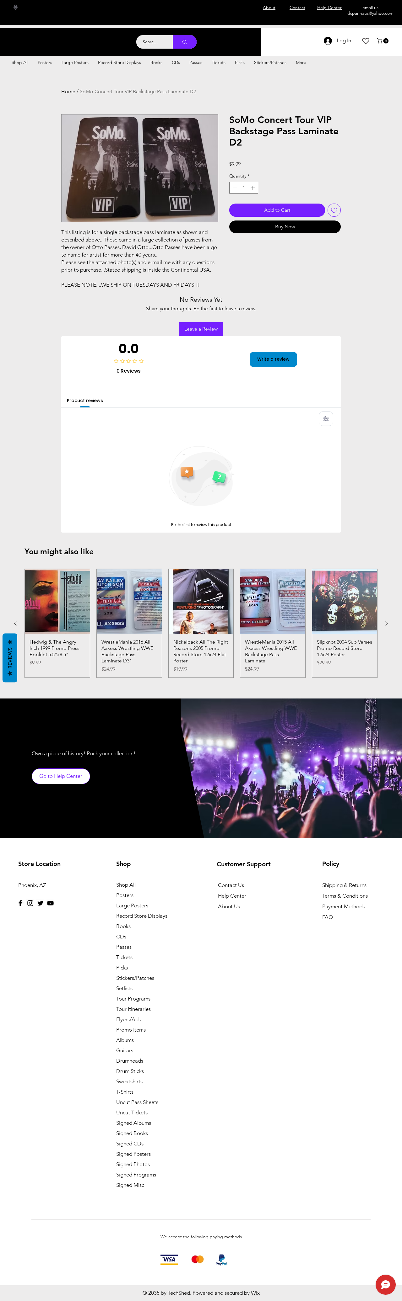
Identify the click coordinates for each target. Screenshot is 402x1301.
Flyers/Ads (128, 1019)
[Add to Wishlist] (334, 210)
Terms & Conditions (345, 896)
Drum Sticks (130, 1071)
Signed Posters (133, 1154)
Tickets (124, 957)
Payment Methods (344, 906)
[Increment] (253, 187)
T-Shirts (124, 1092)
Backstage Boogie (62, 38)
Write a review (273, 359)
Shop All (126, 885)
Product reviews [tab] (85, 400)
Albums (125, 1040)
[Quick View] (57, 601)
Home (68, 91)
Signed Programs (136, 1174)
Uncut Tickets (132, 1112)
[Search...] (185, 42)
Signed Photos (133, 1164)
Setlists (124, 988)
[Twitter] (40, 903)
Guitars (124, 1050)
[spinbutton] (243, 187)
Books (123, 926)
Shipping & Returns (344, 885)
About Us (229, 906)
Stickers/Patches (135, 978)
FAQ (327, 917)
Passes (124, 947)
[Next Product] (386, 623)
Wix (255, 1293)
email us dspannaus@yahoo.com (370, 10)
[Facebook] (20, 903)
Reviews (10, 658)
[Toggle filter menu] (326, 419)
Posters (124, 895)
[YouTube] (50, 903)
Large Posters (132, 905)
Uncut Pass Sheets (137, 1102)
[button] (383, 41)
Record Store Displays (141, 916)
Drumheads (129, 1061)
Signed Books (132, 1133)
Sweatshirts (129, 1081)
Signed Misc (130, 1185)
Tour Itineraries (133, 1009)
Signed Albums (133, 1123)
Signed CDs (130, 1143)
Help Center (232, 896)
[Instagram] (30, 903)
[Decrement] (234, 187)
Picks (122, 967)
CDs (121, 936)
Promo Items (131, 1030)
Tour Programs (133, 999)
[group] (201, 623)
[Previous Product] (15, 623)
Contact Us (231, 885)
